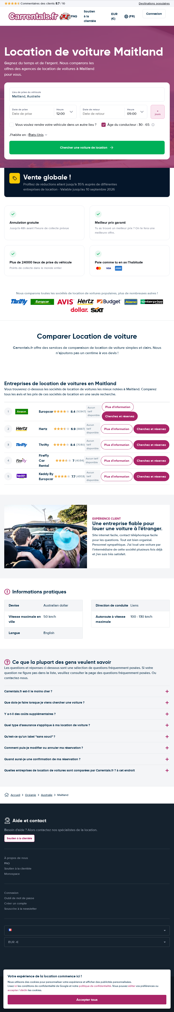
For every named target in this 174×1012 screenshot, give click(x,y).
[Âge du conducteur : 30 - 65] (103, 125)
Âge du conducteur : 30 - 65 (128, 125)
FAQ (74, 16)
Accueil (15, 795)
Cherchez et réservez (119, 416)
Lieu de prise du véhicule (26, 92)
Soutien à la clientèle (90, 16)
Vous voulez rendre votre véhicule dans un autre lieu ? (55, 125)
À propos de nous (16, 858)
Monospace (12, 874)
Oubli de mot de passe (19, 898)
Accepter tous (87, 999)
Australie (46, 795)
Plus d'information (117, 407)
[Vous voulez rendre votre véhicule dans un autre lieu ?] (11, 125)
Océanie (30, 795)
